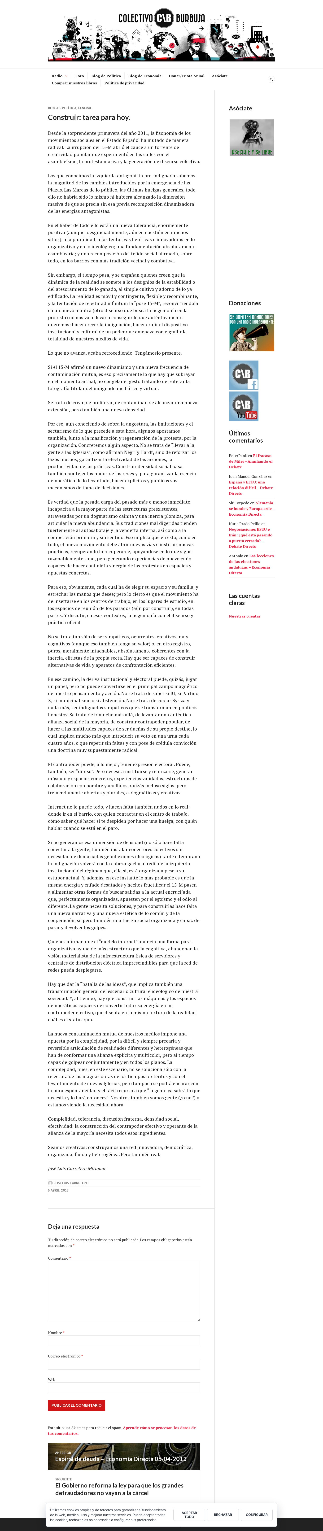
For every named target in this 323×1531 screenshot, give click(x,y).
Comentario (59, 1258)
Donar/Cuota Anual (187, 75)
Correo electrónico (65, 1356)
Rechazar (223, 1515)
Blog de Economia (145, 75)
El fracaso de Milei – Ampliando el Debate (251, 461)
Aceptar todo (189, 1515)
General (85, 108)
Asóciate (220, 75)
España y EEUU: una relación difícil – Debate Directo (251, 487)
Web (51, 1379)
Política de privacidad (124, 83)
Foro (79, 75)
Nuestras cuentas (245, 616)
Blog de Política (106, 75)
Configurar (257, 1515)
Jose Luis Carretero (71, 1183)
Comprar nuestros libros (74, 83)
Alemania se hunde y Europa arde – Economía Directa (252, 508)
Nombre (56, 1332)
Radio (57, 75)
